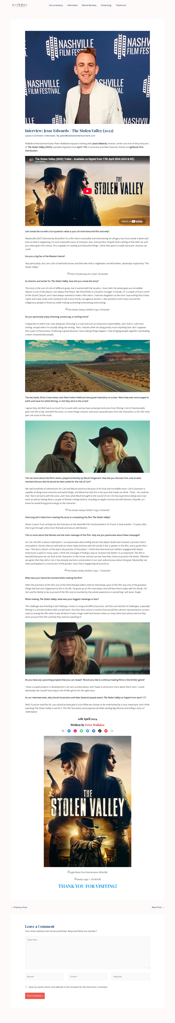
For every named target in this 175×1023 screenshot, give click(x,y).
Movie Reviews (89, 5)
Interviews (72, 5)
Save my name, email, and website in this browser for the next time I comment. (68, 986)
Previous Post (19, 907)
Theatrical (121, 5)
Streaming (106, 5)
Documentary (56, 5)
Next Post (158, 907)
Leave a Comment (34, 135)
